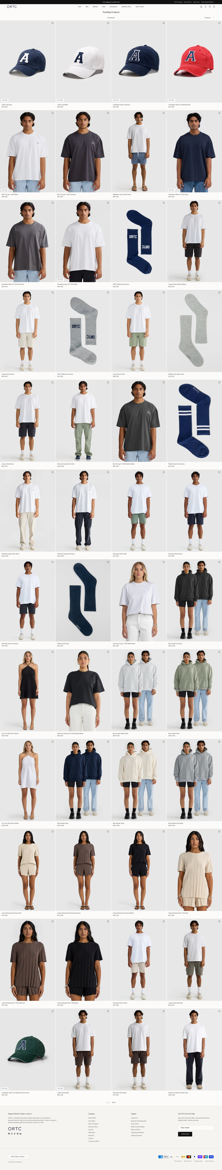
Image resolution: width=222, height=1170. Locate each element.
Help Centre (196, 2)
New (79, 6)
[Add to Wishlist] (52, 23)
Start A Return (188, 2)
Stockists (91, 1135)
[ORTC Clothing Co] (12, 6)
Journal (90, 1129)
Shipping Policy (198, 1161)
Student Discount (136, 1135)
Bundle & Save (126, 6)
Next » (114, 1102)
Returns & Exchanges (138, 1127)
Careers (90, 1138)
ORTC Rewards (178, 2)
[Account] (200, 7)
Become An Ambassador (138, 1121)
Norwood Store (93, 1127)
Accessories (113, 6)
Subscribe (185, 1134)
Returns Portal (135, 1129)
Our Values (91, 1121)
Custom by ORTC (93, 1141)
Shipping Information (137, 1132)
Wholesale (91, 1132)
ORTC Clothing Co (17, 1162)
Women (95, 6)
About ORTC (92, 1118)
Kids (103, 6)
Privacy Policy (178, 1161)
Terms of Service (209, 1161)
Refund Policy (188, 1161)
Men (87, 6)
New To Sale (140, 6)
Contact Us (134, 1118)
